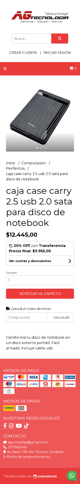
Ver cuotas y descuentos (30, 261)
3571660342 (17, 447)
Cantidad (11, 272)
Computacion (34, 163)
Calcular (61, 317)
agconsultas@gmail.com (27, 442)
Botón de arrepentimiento (28, 457)
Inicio (11, 163)
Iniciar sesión (57, 52)
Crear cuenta (23, 52)
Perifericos (16, 168)
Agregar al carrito (40, 294)
